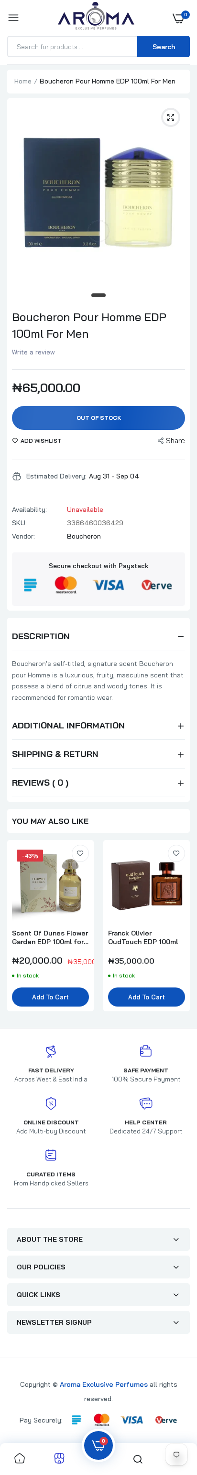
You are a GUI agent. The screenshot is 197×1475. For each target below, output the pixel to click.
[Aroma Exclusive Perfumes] (96, 18)
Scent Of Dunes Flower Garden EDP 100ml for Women (50, 937)
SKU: (19, 523)
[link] (80, 853)
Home (23, 81)
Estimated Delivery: (56, 476)
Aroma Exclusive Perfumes (104, 1384)
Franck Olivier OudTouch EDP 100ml (143, 937)
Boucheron (84, 536)
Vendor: (23, 536)
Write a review (33, 352)
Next (178, 931)
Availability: (29, 509)
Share (175, 440)
